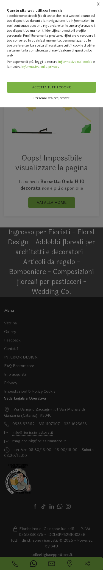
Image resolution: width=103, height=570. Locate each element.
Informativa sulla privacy (40, 66)
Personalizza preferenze (51, 98)
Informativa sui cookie (75, 61)
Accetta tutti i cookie (51, 87)
